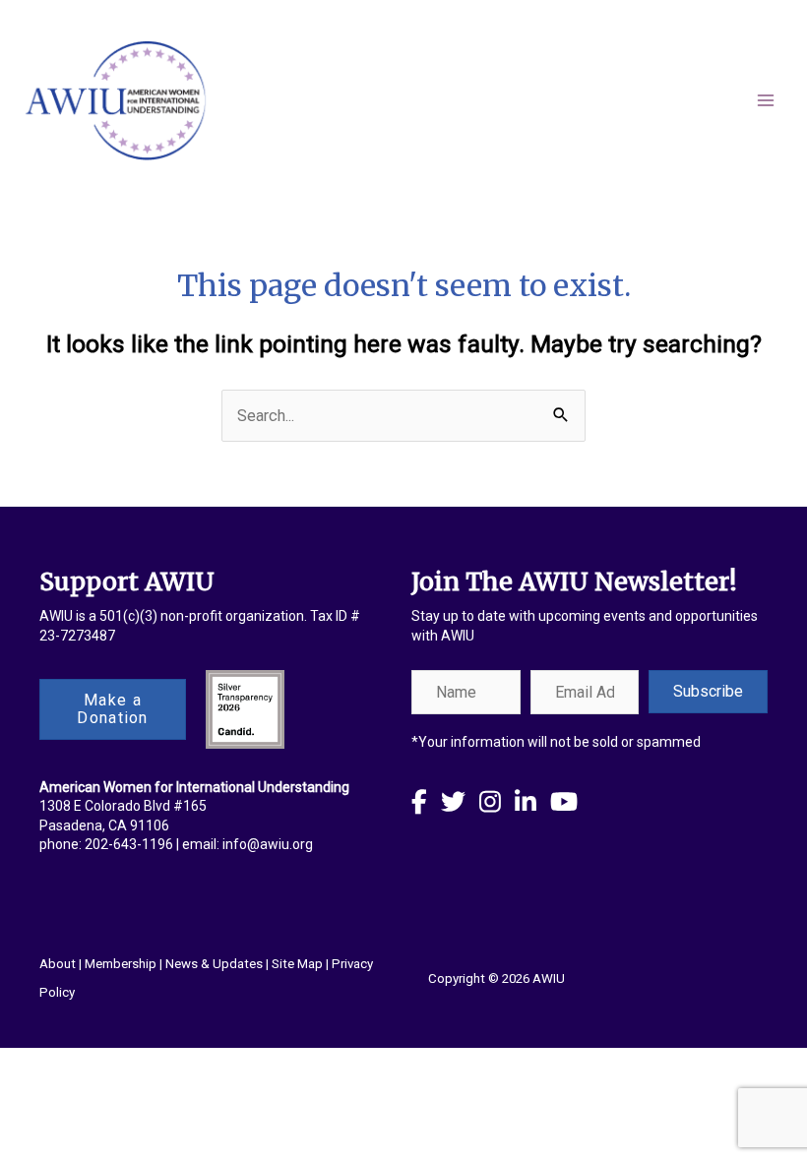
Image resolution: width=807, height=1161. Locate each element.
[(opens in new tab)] (245, 708)
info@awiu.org (267, 844)
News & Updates (214, 963)
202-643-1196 (129, 844)
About (57, 963)
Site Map (297, 963)
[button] (708, 691)
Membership (120, 963)
